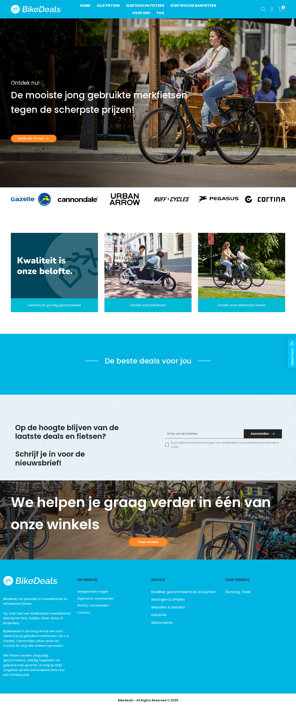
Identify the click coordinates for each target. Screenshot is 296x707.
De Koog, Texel (237, 591)
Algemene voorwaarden (95, 598)
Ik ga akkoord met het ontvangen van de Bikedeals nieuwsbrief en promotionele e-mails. (225, 445)
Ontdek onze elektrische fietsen (242, 305)
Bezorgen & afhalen (168, 599)
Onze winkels (148, 542)
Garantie (158, 614)
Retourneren (162, 622)
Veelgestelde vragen (93, 591)
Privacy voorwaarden (93, 605)
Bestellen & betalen (168, 607)
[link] (148, 102)
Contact (83, 612)
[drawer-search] (263, 9)
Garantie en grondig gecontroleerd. (54, 305)
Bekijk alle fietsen (31, 138)
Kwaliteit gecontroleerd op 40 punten (183, 591)
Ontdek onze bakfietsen (148, 305)
